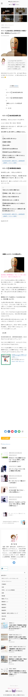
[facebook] (9, 431)
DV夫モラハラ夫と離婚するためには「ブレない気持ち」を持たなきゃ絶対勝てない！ (17, 459)
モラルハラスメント (6, 444)
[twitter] (5, 431)
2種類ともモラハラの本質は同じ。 (14, 104)
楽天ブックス (21, 361)
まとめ (9, 108)
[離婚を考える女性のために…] (14, 4)
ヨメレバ (16, 357)
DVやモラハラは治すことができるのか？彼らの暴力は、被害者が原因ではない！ (17, 503)
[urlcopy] (22, 431)
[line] (19, 431)
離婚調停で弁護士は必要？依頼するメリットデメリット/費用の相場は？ (18, 638)
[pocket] (12, 431)
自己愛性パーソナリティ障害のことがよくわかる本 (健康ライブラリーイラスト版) (19, 355)
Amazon (13, 361)
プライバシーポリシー (14, 685)
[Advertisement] (14, 237)
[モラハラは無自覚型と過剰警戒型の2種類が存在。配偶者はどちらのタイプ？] (15, 431)
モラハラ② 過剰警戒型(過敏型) (14, 98)
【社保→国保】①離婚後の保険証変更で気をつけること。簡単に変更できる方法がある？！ (18, 626)
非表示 (16, 85)
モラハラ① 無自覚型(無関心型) (14, 92)
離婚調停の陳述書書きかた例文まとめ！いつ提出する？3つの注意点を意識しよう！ (18, 672)
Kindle (17, 361)
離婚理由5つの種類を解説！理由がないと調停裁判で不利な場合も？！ (18, 660)
